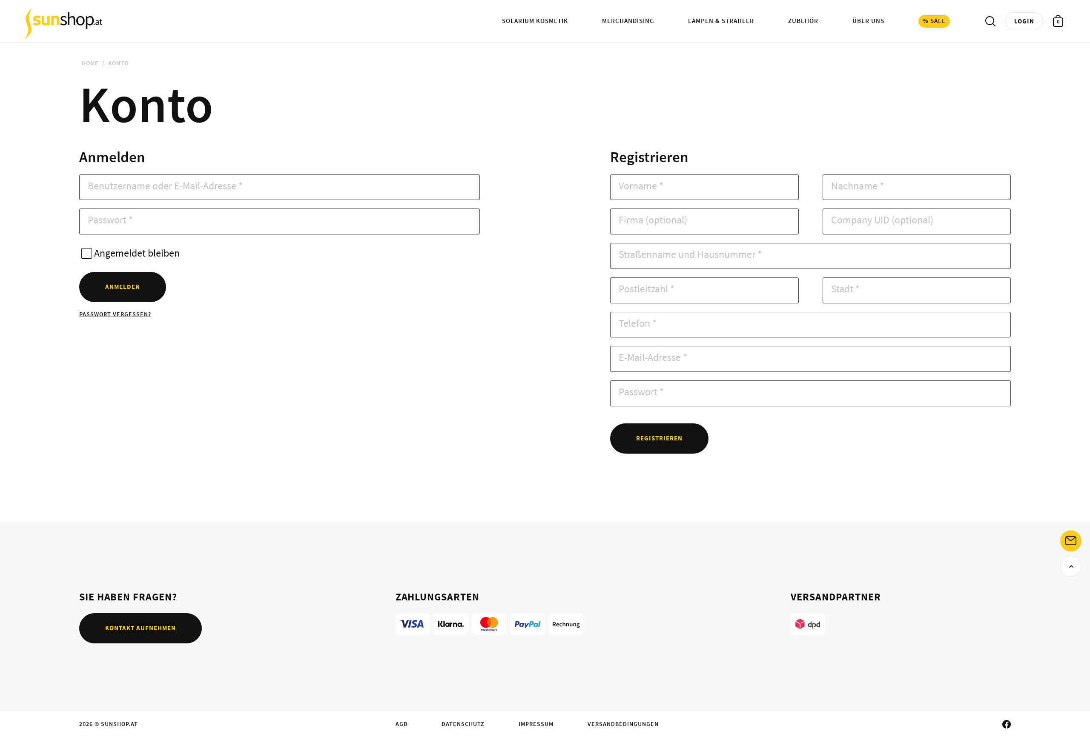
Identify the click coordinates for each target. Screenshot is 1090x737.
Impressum (536, 724)
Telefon (638, 323)
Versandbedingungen (623, 724)
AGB (401, 724)
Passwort (110, 219)
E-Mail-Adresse (653, 357)
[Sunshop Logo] (64, 23)
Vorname (641, 185)
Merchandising (628, 21)
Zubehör (803, 21)
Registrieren (659, 438)
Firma (653, 219)
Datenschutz (463, 724)
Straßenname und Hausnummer (690, 254)
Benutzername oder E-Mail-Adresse (165, 185)
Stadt (845, 288)
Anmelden (122, 287)
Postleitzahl (646, 288)
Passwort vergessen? (115, 314)
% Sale (934, 21)
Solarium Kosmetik (535, 21)
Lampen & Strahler (721, 21)
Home (90, 63)
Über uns (868, 21)
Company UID (882, 219)
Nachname (857, 185)
